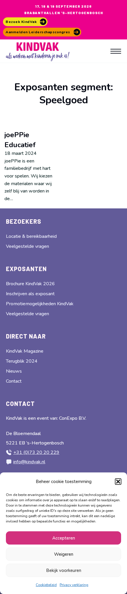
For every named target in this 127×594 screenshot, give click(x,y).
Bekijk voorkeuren (63, 570)
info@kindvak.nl (29, 462)
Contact (14, 381)
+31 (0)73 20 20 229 (36, 452)
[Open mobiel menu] (115, 51)
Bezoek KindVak (21, 21)
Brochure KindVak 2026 (30, 284)
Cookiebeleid (46, 585)
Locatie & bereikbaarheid (31, 236)
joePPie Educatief (20, 140)
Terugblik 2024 (22, 361)
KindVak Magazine (24, 351)
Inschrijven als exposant (30, 294)
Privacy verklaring (74, 585)
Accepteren (63, 538)
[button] (118, 482)
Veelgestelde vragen (27, 246)
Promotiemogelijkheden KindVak (40, 304)
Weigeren (63, 554)
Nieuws (14, 371)
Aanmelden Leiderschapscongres (38, 32)
